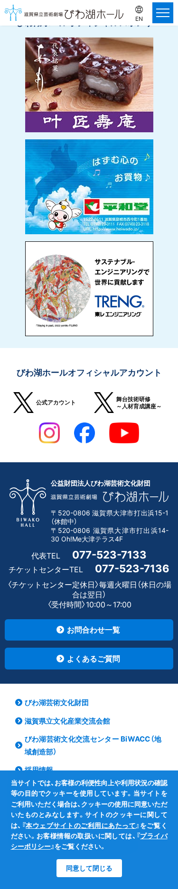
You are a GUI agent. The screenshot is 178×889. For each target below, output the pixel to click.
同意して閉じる (89, 868)
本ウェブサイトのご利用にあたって (81, 825)
